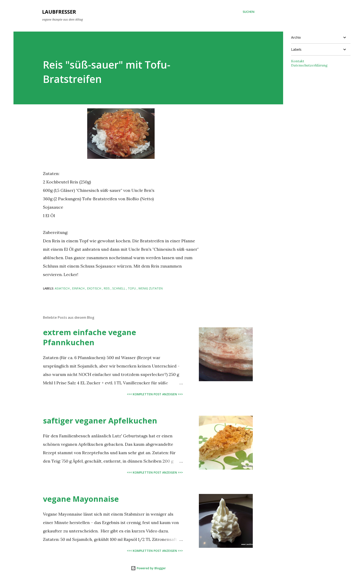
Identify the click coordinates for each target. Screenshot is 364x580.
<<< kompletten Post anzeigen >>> (155, 394)
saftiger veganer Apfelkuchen (100, 420)
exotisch (94, 288)
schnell (119, 288)
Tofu (132, 288)
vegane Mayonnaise (81, 499)
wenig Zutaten (150, 288)
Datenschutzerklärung (309, 65)
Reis (107, 288)
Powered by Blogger (151, 568)
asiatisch (62, 288)
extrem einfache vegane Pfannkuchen (89, 337)
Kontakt (297, 61)
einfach (78, 288)
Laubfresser (59, 11)
